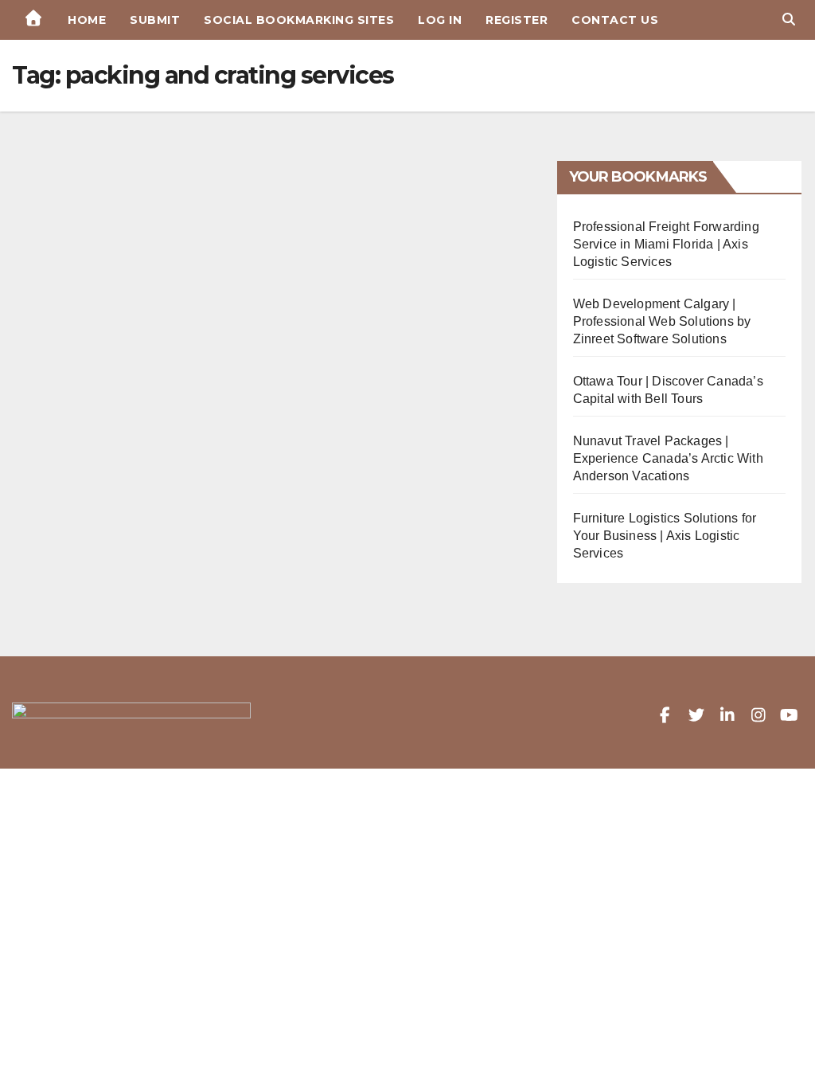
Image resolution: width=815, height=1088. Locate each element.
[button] (789, 19)
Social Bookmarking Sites (299, 20)
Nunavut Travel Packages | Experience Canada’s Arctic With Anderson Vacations (668, 458)
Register (516, 20)
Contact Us (614, 20)
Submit (155, 20)
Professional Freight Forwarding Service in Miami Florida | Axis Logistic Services (666, 244)
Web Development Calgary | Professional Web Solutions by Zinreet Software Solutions (662, 321)
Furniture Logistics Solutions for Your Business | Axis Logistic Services (665, 535)
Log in (440, 20)
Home (87, 20)
